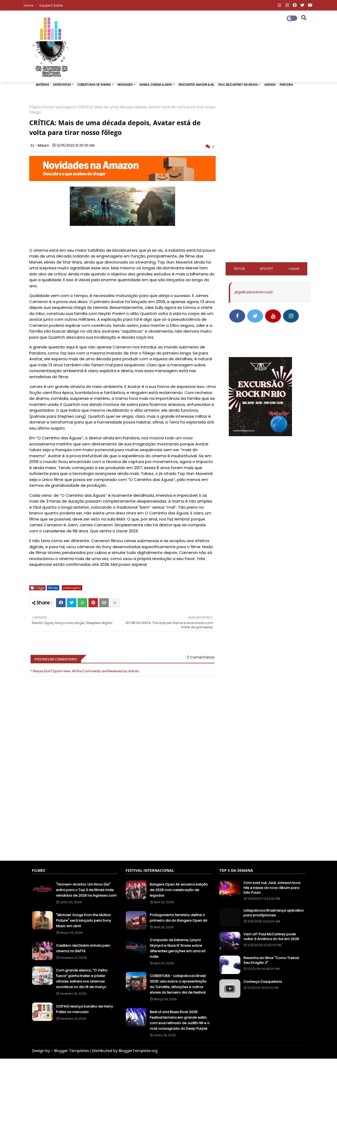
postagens (65, 107)
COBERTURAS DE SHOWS (94, 85)
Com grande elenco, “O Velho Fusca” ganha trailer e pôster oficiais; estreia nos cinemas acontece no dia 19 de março (82, 978)
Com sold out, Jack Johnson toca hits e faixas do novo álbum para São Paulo (272, 887)
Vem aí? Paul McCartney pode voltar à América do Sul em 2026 (271, 936)
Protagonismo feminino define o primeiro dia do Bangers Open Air (178, 917)
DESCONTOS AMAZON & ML (196, 85)
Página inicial (41, 107)
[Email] (104, 602)
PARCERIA (286, 85)
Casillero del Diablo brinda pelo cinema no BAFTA (83, 948)
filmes (53, 588)
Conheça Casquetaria (263, 981)
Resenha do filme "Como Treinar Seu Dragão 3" (271, 960)
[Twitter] (71, 602)
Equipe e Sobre (51, 5)
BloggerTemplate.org (138, 1050)
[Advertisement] (122, 830)
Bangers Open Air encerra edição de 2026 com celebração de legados (179, 890)
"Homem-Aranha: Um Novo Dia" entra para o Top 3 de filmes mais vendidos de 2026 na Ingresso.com (86, 890)
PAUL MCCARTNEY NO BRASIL (238, 85)
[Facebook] (61, 602)
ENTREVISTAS (62, 85)
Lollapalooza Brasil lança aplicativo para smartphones (274, 913)
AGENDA (270, 85)
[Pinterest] (93, 602)
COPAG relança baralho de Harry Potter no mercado (84, 1009)
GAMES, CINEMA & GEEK (156, 85)
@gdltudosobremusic (253, 292)
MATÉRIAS (42, 85)
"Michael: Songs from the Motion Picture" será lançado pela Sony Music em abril (83, 920)
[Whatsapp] (82, 602)
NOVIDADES (125, 85)
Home (29, 5)
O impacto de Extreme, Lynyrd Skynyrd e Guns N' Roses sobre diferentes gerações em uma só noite (178, 948)
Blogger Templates (71, 1050)
